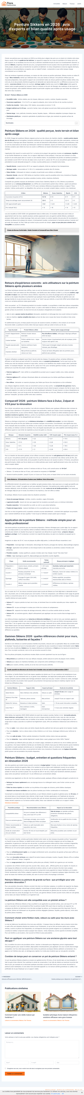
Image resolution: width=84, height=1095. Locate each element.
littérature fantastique (11, 802)
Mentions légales (50, 1090)
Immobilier (56, 4)
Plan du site (78, 1090)
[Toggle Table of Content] (75, 123)
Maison (65, 4)
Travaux (72, 4)
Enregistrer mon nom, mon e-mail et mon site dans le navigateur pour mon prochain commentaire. (33, 1068)
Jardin (79, 4)
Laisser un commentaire (11, 1020)
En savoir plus (55, 1093)
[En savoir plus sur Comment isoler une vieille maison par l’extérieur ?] (23, 1002)
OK (63, 1093)
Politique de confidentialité (65, 1090)
